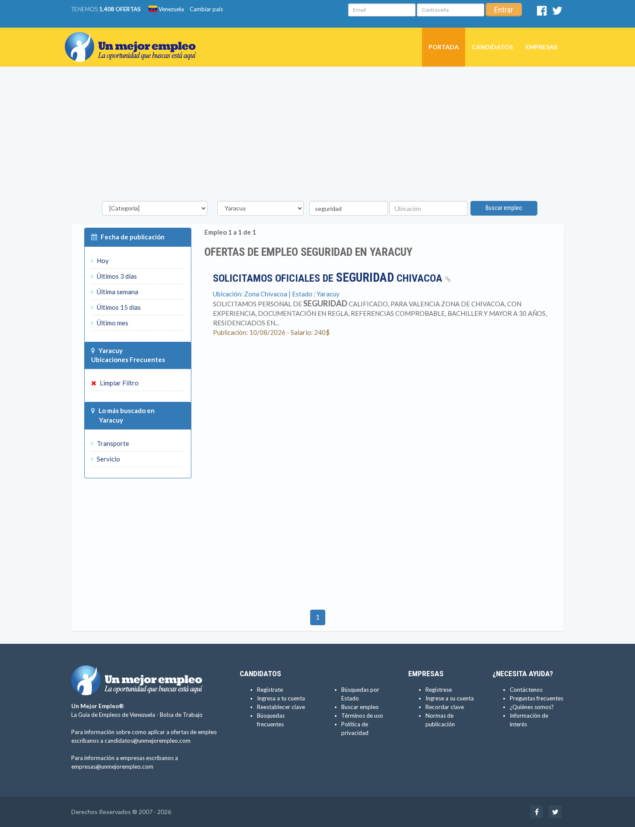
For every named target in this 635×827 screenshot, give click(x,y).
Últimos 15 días (118, 307)
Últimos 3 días (116, 276)
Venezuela (170, 9)
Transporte (112, 443)
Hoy (102, 260)
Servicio (107, 459)
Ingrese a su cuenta (449, 698)
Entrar (503, 9)
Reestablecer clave (281, 706)
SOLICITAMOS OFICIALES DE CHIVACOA (329, 278)
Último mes (111, 323)
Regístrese (438, 689)
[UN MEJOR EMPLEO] (134, 38)
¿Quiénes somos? (532, 706)
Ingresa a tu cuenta (281, 698)
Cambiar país (206, 9)
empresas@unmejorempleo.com (112, 766)
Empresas (541, 47)
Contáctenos (526, 689)
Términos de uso (362, 715)
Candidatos (492, 47)
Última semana (116, 292)
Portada (444, 47)
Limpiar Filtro (118, 383)
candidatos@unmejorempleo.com (147, 740)
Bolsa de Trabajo (181, 714)
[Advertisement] (317, 136)
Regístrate (270, 689)
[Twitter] (557, 12)
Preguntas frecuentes (536, 698)
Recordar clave (444, 706)
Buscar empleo (504, 207)
